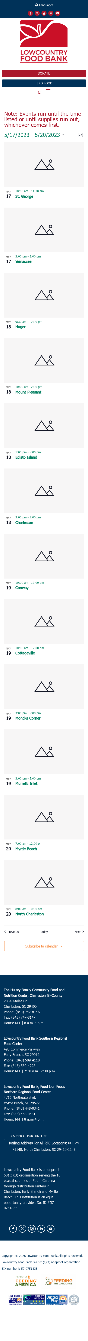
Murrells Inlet (26, 783)
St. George (24, 196)
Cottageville (25, 652)
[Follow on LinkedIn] (50, 13)
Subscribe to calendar (41, 946)
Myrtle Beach (26, 848)
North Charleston (29, 913)
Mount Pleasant (28, 391)
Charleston (24, 522)
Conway (22, 587)
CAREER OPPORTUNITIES (29, 1136)
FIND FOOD (43, 83)
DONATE (44, 73)
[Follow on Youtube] (57, 13)
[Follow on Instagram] (44, 13)
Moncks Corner (27, 717)
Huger (20, 326)
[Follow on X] (37, 13)
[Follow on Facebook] (30, 13)
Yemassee (23, 261)
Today (44, 932)
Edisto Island (26, 457)
